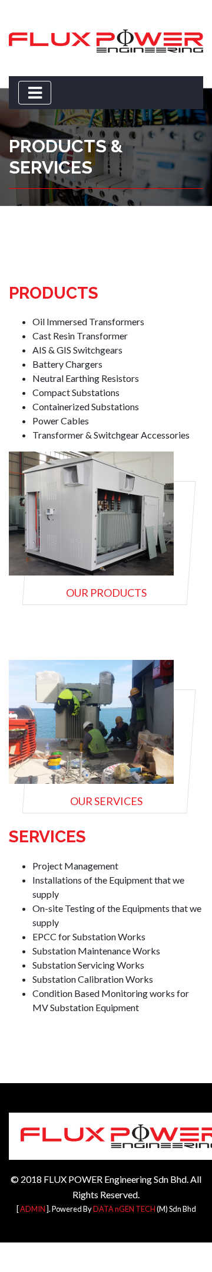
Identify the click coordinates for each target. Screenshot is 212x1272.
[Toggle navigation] (34, 92)
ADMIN (32, 1209)
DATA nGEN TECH (124, 1209)
